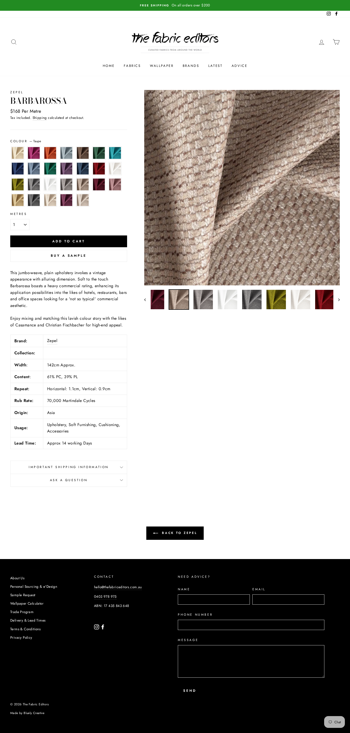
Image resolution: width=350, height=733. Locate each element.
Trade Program (22, 611)
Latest (215, 65)
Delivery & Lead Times (27, 620)
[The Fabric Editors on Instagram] (97, 626)
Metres (18, 214)
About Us (17, 578)
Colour (25, 141)
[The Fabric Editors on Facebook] (102, 626)
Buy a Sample (69, 255)
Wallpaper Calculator (27, 603)
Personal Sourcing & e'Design (33, 586)
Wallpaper (161, 65)
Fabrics (132, 65)
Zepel (16, 92)
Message (188, 640)
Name (184, 589)
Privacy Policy (21, 637)
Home (109, 65)
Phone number (195, 614)
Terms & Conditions (25, 629)
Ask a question (68, 480)
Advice (240, 65)
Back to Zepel (178, 533)
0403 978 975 (105, 596)
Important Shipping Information (69, 467)
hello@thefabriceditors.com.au (118, 587)
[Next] (336, 299)
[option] (175, 5)
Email (258, 589)
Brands (191, 65)
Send (189, 690)
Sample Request (22, 594)
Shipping (40, 117)
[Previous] (147, 299)
